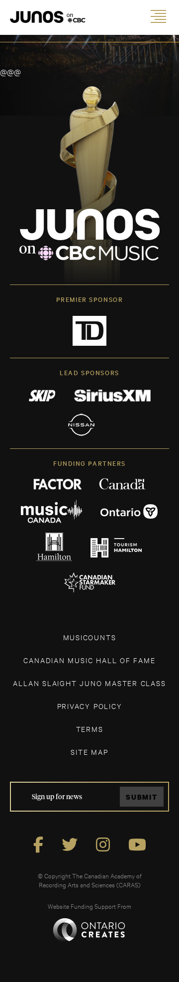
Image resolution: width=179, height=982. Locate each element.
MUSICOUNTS (89, 637)
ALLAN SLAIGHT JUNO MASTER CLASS (89, 683)
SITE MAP (89, 751)
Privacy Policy (89, 705)
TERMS (89, 728)
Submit (142, 797)
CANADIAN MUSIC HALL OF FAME (89, 660)
